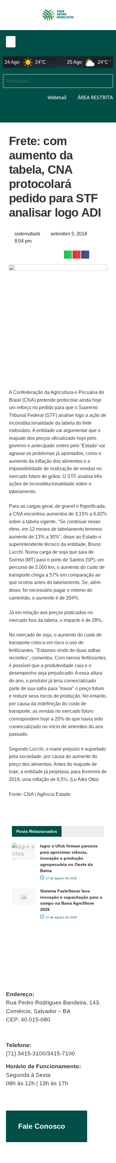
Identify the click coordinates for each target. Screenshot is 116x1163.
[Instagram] (107, 113)
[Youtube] (79, 113)
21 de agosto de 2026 (61, 878)
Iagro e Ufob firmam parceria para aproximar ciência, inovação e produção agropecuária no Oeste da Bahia (69, 858)
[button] (10, 41)
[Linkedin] (93, 113)
